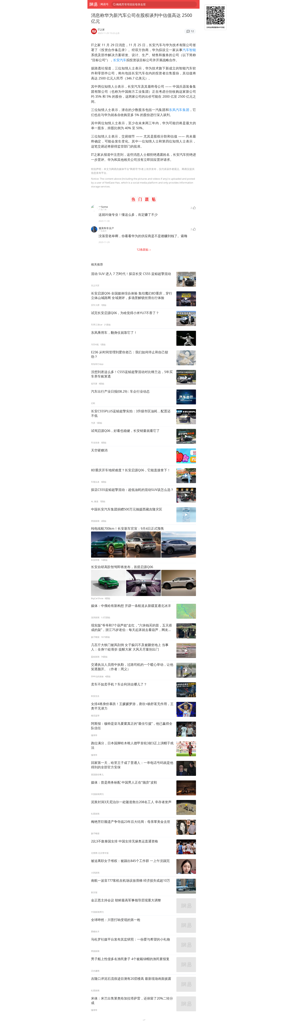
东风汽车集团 (179, 110)
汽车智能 (189, 50)
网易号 (104, 4)
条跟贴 (143, 249)
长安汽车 (119, 60)
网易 (93, 4)
